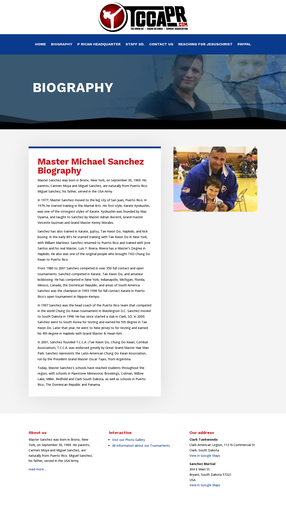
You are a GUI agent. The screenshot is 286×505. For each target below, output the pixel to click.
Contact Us (161, 44)
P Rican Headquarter (99, 44)
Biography (61, 44)
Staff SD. (135, 44)
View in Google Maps (204, 455)
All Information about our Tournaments (141, 445)
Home (40, 44)
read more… (37, 469)
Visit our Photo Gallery (128, 440)
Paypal (244, 44)
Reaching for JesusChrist (205, 44)
